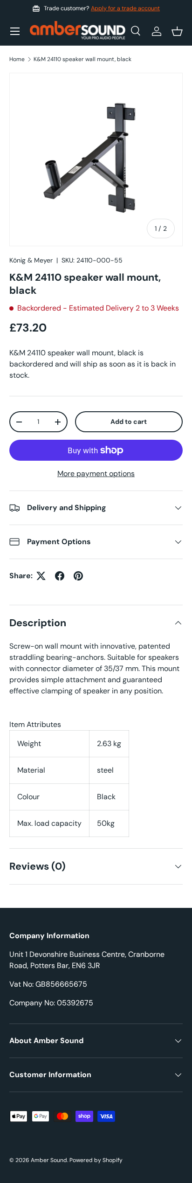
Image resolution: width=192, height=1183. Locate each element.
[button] (177, 31)
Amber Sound (49, 1160)
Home (17, 59)
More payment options (96, 473)
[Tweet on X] (41, 576)
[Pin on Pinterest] (78, 576)
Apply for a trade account (125, 8)
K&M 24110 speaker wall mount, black (82, 59)
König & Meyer (31, 260)
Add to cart (128, 421)
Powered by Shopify (96, 1160)
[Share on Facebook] (59, 576)
